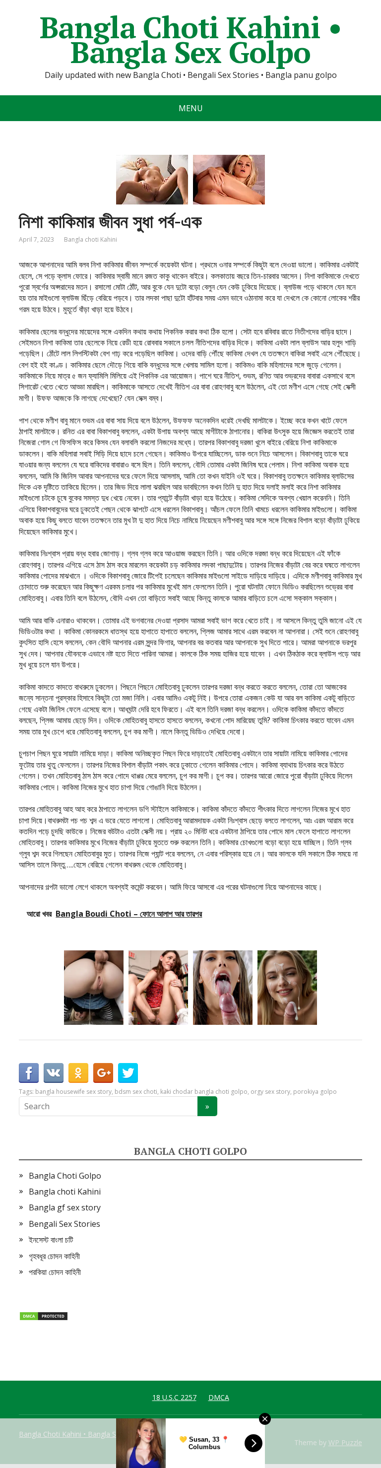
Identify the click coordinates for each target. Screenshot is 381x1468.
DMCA (218, 1397)
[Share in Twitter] (128, 1073)
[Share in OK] (78, 1073)
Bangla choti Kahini (90, 239)
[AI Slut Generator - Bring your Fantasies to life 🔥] (287, 987)
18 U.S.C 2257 (174, 1397)
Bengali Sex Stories (64, 1223)
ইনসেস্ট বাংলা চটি (51, 1239)
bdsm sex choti (136, 1091)
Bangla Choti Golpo (65, 1175)
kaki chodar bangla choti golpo (204, 1091)
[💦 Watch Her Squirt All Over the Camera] (158, 987)
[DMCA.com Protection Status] (43, 1315)
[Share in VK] (54, 1073)
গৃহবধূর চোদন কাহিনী (54, 1256)
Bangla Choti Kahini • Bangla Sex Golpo (191, 40)
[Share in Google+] (103, 1073)
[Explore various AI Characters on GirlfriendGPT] (223, 987)
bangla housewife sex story (73, 1091)
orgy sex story (270, 1091)
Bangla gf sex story (65, 1207)
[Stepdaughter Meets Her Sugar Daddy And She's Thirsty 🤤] (94, 987)
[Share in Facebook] (29, 1073)
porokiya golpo (315, 1091)
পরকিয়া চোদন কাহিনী (55, 1272)
